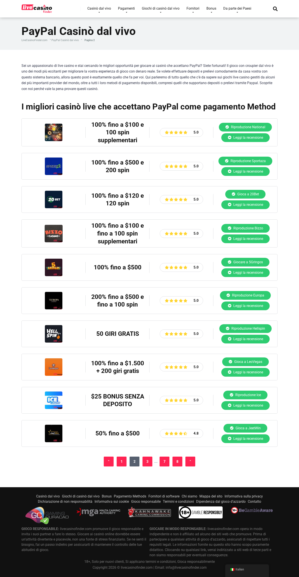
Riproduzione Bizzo (247, 228)
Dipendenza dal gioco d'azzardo (221, 501)
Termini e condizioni (178, 501)
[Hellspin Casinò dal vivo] (53, 341)
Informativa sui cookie (112, 501)
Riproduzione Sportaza (248, 161)
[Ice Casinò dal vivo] (53, 408)
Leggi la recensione (247, 137)
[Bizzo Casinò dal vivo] (54, 241)
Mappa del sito (210, 496)
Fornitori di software (163, 496)
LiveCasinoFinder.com (34, 40)
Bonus (107, 496)
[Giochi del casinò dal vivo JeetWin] (53, 441)
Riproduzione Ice (247, 395)
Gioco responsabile (146, 501)
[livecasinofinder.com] (36, 7)
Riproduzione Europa (247, 295)
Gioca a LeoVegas (247, 362)
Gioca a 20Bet (247, 194)
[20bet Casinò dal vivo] (53, 207)
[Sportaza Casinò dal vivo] (53, 174)
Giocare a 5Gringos (247, 262)
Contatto (254, 501)
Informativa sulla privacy (244, 496)
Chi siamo (189, 496)
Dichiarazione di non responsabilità (65, 501)
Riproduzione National (247, 127)
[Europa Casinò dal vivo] (53, 308)
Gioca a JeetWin (248, 428)
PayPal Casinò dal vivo (65, 40)
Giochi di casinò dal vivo (81, 496)
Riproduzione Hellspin (247, 328)
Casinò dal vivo (48, 496)
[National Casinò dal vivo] (53, 140)
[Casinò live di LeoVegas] (53, 375)
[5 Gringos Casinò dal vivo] (53, 275)
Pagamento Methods (130, 496)
